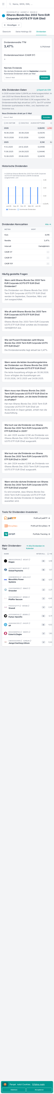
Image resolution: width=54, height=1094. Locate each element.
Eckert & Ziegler (15, 634)
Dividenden (41, 32)
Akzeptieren (39, 1090)
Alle (47, 224)
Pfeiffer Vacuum (15, 599)
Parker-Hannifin (15, 617)
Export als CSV (44, 90)
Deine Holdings (23, 32)
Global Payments (16, 571)
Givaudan (13, 591)
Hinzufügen (12, 25)
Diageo (12, 562)
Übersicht (7, 32)
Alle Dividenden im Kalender (35, 547)
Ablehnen (14, 1090)
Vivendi (12, 608)
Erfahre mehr (38, 1084)
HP (10, 625)
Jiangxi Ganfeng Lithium (19, 643)
